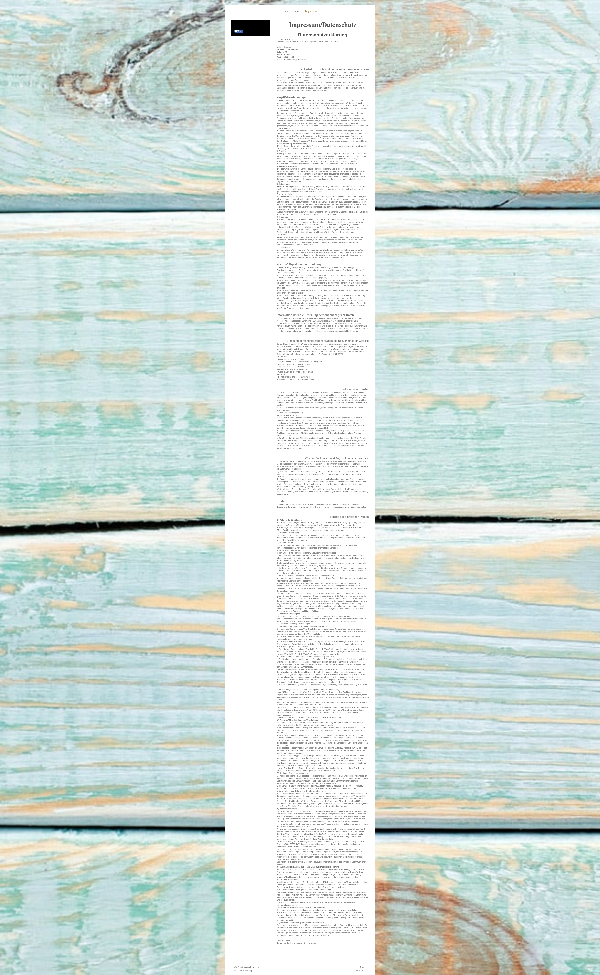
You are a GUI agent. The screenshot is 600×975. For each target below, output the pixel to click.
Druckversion (243, 967)
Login (363, 967)
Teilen (240, 31)
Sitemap (255, 967)
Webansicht (361, 970)
